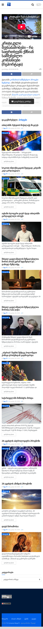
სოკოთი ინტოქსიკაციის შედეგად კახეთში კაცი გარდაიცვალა (21, 169)
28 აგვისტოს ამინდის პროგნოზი (17, 483)
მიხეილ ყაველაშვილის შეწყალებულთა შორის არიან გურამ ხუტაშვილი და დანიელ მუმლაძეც (20, 261)
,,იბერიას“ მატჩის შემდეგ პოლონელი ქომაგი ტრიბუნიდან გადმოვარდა (19, 354)
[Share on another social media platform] (31, 74)
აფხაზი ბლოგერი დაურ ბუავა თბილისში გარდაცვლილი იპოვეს (21, 214)
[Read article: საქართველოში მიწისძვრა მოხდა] (21, 414)
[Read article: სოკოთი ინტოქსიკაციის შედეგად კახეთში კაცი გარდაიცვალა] (21, 186)
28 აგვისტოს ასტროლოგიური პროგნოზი (21, 440)
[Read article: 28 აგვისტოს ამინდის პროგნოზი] (21, 499)
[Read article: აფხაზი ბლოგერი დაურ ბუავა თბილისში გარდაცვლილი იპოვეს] (21, 232)
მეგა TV (5, 128)
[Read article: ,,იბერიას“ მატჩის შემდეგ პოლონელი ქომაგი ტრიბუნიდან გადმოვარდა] (21, 371)
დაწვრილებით (10, 161)
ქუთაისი (27, 106)
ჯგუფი (34, 619)
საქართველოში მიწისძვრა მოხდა (17, 398)
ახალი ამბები (16, 619)
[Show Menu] (3, 4)
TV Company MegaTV (13, 623)
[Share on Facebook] (11, 74)
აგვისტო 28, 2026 (15, 128)
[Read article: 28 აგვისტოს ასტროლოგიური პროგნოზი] (21, 456)
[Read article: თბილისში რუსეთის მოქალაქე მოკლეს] (21, 141)
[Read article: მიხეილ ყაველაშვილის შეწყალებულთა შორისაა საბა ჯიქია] (21, 325)
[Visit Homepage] (9, 4)
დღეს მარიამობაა (10, 526)
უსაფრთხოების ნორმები (12, 106)
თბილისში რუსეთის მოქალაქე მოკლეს (20, 125)
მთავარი (6, 133)
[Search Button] (33, 4)
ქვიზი (26, 619)
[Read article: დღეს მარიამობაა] (21, 542)
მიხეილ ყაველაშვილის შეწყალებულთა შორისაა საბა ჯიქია (20, 308)
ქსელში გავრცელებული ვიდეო (25, 94)
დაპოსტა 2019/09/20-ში (10, 69)
